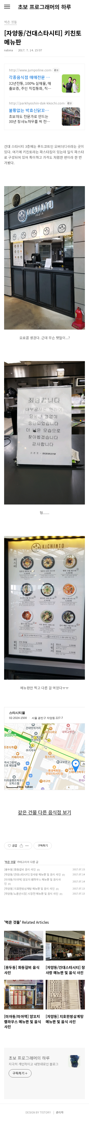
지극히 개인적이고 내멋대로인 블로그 (33, 1064)
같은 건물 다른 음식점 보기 (44, 812)
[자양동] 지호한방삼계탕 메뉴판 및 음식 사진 (29, 888)
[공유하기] (21, 845)
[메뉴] (7, 6)
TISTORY (45, 1112)
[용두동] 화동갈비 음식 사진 (20, 869)
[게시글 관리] (27, 845)
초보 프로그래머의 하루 (44, 6)
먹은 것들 (10, 862)
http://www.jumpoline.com (30, 70)
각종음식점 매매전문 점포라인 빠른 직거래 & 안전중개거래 (30, 77)
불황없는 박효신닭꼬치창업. (31, 110)
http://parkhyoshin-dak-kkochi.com (37, 103)
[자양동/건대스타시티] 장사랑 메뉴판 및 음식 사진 (32, 874)
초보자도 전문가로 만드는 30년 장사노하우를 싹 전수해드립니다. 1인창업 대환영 (30, 119)
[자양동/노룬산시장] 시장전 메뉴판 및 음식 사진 (31, 893)
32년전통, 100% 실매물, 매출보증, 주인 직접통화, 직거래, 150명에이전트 (30, 86)
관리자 (59, 1112)
